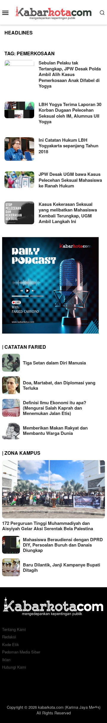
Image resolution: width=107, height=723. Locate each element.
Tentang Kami (14, 629)
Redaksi (9, 637)
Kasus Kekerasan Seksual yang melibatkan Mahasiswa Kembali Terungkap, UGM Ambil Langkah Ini (68, 213)
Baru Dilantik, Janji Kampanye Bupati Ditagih (61, 567)
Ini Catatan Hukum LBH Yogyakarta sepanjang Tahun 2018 (68, 146)
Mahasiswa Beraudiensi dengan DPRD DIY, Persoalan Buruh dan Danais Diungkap (63, 545)
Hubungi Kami (14, 667)
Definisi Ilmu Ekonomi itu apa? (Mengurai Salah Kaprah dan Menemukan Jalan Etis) (54, 408)
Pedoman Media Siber (21, 652)
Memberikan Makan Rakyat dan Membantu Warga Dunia (55, 430)
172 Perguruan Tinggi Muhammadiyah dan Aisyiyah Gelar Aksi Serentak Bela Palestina (47, 525)
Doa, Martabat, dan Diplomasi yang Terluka (59, 385)
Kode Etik (10, 644)
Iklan (6, 659)
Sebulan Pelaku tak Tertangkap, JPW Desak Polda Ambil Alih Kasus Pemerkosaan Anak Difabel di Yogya (70, 74)
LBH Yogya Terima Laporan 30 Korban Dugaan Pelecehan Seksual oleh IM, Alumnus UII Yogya (70, 113)
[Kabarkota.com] (53, 12)
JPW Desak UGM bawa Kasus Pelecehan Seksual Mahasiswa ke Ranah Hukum (70, 180)
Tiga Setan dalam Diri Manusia (54, 362)
